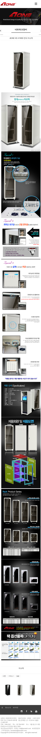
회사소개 (8, 707)
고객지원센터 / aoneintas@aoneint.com (14, 730)
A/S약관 (15, 707)
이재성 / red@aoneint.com (22, 728)
